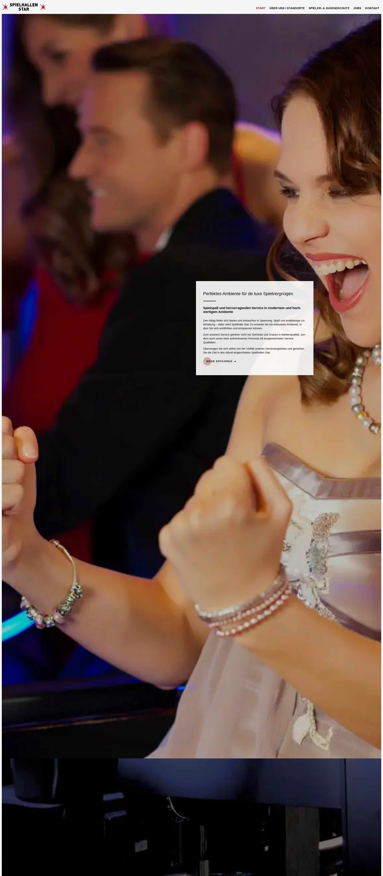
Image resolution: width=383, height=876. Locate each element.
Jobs (357, 8)
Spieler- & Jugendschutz (329, 8)
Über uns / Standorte (287, 8)
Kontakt (372, 8)
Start (261, 8)
